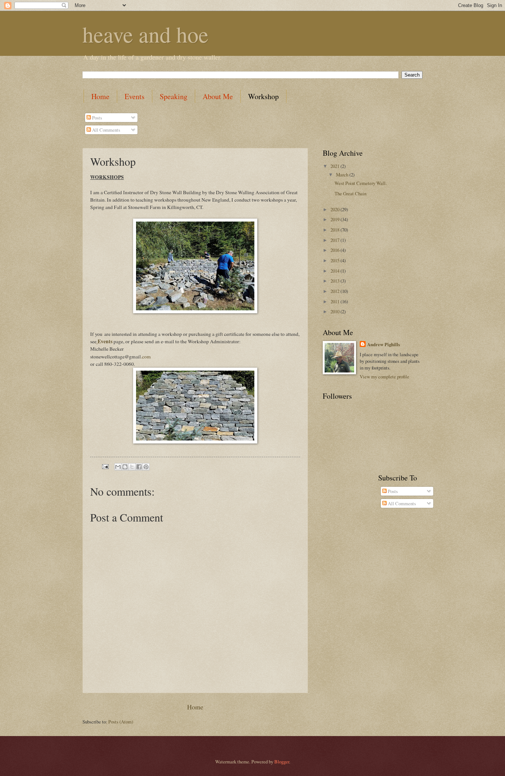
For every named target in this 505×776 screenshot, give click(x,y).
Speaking (173, 96)
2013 (335, 280)
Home (100, 96)
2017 (335, 240)
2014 (335, 270)
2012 (335, 291)
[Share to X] (132, 466)
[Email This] (118, 466)
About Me (218, 96)
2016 (335, 250)
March (342, 174)
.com (146, 356)
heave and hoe (145, 34)
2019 (335, 219)
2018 (335, 229)
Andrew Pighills (383, 344)
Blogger (281, 761)
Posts (96, 117)
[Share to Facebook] (139, 466)
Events (135, 96)
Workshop (263, 96)
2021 (335, 166)
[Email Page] (105, 466)
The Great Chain (350, 193)
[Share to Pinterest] (146, 466)
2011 (335, 301)
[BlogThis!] (125, 466)
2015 (335, 260)
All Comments (105, 129)
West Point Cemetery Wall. (361, 183)
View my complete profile (384, 376)
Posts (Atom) (120, 721)
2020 (335, 209)
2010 (335, 311)
